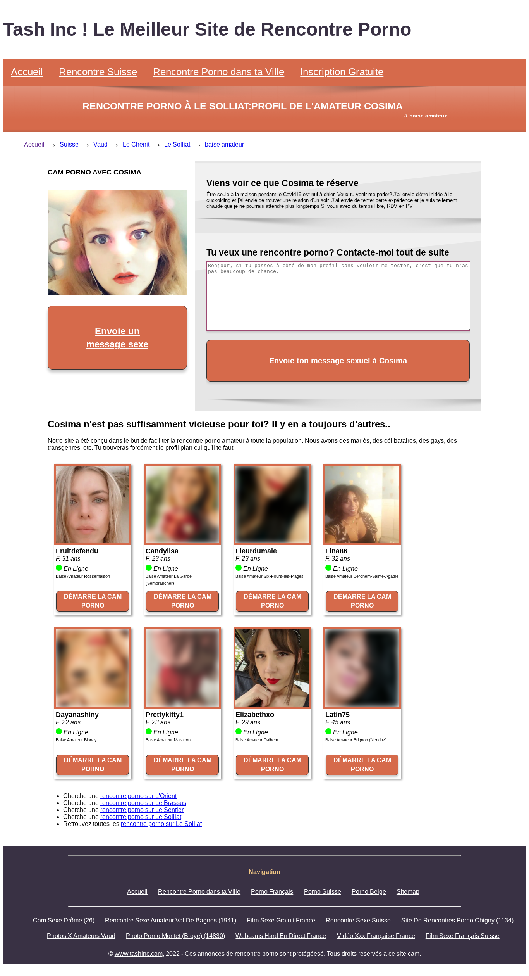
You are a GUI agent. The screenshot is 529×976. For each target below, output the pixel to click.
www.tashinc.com (139, 953)
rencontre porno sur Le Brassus (143, 803)
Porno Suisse (322, 891)
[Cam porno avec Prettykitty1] (182, 704)
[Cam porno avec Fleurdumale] (272, 541)
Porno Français (272, 891)
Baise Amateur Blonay (76, 740)
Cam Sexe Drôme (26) (63, 920)
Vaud (100, 144)
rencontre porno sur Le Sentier (142, 810)
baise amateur (224, 144)
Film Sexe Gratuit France (281, 920)
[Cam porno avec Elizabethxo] (272, 704)
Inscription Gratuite (341, 71)
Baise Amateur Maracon (168, 740)
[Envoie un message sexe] (117, 292)
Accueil (27, 71)
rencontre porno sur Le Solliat (140, 817)
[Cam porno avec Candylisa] (182, 541)
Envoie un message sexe (117, 337)
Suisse (69, 144)
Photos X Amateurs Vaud (81, 936)
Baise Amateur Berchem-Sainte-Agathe (361, 576)
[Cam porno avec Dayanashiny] (92, 704)
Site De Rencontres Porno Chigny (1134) (457, 920)
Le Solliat (177, 144)
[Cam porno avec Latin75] (362, 704)
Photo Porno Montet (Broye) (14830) (175, 936)
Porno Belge (369, 891)
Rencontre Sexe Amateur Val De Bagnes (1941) (170, 920)
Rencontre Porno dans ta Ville (218, 71)
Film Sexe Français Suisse (463, 936)
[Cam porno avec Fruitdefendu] (92, 541)
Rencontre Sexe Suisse (358, 920)
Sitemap (408, 891)
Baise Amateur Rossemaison (83, 576)
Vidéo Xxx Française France (376, 936)
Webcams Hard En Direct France (280, 936)
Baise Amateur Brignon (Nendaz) (356, 740)
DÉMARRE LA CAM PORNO (93, 600)
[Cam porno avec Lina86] (362, 541)
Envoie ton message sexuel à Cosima (338, 360)
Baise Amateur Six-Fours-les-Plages (269, 576)
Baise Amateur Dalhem (256, 740)
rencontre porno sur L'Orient (138, 796)
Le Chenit (136, 144)
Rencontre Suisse (98, 71)
